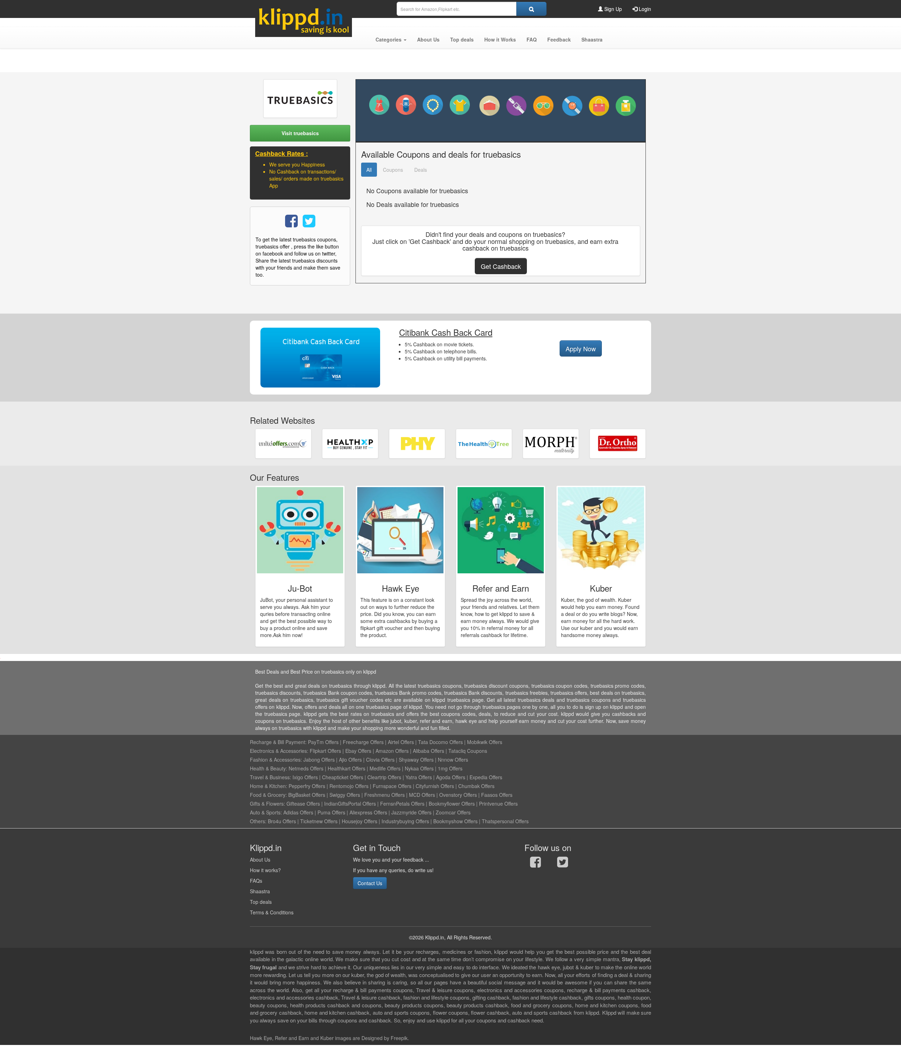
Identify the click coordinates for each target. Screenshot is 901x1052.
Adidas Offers (298, 812)
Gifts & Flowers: (267, 803)
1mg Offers (450, 768)
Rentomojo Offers (348, 785)
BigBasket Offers (306, 794)
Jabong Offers (319, 759)
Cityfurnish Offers (435, 785)
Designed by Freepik (384, 1037)
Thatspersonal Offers (505, 821)
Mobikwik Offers (484, 741)
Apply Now (581, 348)
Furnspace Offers (392, 785)
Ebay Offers (358, 750)
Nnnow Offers (453, 759)
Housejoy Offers (359, 821)
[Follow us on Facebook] (535, 864)
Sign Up (612, 8)
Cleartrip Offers (384, 777)
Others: (259, 821)
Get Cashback (501, 266)
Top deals (261, 901)
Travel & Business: (271, 777)
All (369, 169)
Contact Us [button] (370, 883)
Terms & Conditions (272, 912)
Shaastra (260, 891)
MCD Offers (422, 794)
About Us (260, 859)
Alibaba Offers (428, 750)
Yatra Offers (418, 777)
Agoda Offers (450, 777)
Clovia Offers (380, 759)
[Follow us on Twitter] (563, 864)
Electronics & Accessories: (279, 750)
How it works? (265, 870)
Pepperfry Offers (307, 785)
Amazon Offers (392, 750)
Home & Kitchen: (268, 785)
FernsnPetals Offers (402, 803)
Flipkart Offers (325, 750)
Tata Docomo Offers (440, 741)
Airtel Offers (401, 741)
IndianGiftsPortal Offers (350, 803)
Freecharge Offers (363, 741)
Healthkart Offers (346, 768)
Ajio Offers (350, 759)
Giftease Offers (303, 803)
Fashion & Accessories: (276, 759)
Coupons (393, 169)
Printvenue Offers (498, 803)
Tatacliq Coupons (467, 750)
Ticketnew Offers (319, 821)
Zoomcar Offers (453, 812)
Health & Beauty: (268, 768)
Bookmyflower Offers (452, 803)
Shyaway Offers (416, 759)
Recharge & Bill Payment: (278, 741)
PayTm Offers (323, 741)
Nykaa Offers (419, 768)
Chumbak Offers (476, 785)
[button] (391, 39)
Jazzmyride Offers (411, 812)
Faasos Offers (496, 794)
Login (644, 8)
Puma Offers (331, 812)
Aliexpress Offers (368, 812)
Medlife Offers (385, 768)
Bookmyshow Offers (455, 821)
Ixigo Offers (305, 777)
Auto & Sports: (266, 812)
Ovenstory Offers (458, 794)
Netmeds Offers (306, 768)
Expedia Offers (486, 777)
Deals (420, 169)
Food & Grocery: (268, 794)
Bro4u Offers (282, 821)
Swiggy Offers (344, 794)
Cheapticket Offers (342, 777)
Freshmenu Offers (384, 794)
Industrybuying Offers (405, 821)
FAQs (256, 880)
